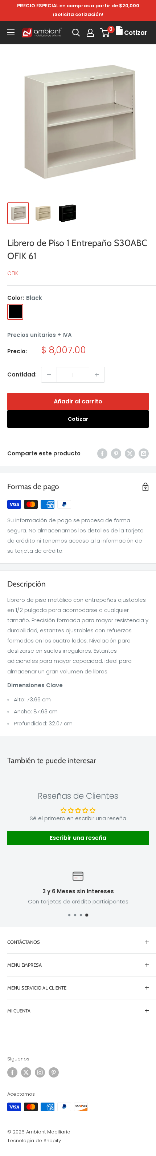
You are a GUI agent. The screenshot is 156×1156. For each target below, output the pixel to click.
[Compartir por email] (144, 453)
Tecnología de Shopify (34, 1140)
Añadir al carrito (78, 401)
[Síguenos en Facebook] (12, 1072)
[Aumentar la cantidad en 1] (96, 374)
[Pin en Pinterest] (116, 453)
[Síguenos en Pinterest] (54, 1072)
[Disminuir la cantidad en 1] (49, 374)
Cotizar (78, 419)
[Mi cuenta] (90, 33)
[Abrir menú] (11, 32)
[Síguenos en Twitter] (26, 1072)
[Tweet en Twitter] (130, 453)
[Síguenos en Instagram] (40, 1072)
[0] (105, 32)
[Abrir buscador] (76, 33)
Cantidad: (22, 374)
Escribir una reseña (78, 838)
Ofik (12, 273)
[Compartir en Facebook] (102, 453)
